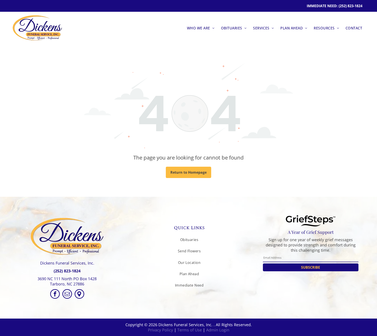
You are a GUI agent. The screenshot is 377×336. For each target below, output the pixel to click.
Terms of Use (189, 330)
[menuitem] (201, 28)
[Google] (79, 294)
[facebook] (55, 294)
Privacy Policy (160, 330)
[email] (67, 294)
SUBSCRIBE (310, 267)
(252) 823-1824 (67, 270)
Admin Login (217, 330)
